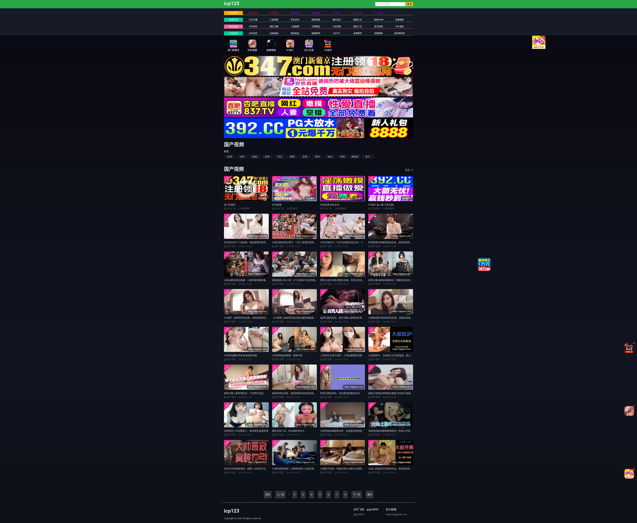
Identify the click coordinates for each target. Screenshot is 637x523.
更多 (407, 170)
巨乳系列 (295, 19)
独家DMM (378, 19)
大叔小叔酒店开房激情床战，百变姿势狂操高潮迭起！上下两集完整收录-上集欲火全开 (412, 468)
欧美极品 (295, 33)
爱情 (229, 156)
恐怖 (342, 156)
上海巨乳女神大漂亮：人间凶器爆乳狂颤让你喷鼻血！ (348, 355)
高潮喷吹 (357, 33)
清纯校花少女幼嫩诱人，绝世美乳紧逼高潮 (246, 431)
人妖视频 (336, 26)
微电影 (355, 156)
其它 (367, 156)
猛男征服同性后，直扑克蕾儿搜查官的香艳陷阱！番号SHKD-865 (353, 317)
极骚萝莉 (316, 33)
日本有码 (253, 26)
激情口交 (357, 19)
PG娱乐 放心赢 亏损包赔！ (382, 204)
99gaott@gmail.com (396, 514)
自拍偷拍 (274, 33)
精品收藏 (233, 26)
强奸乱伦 (336, 19)
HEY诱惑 (399, 26)
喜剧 (254, 156)
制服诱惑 (316, 19)
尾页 (369, 494)
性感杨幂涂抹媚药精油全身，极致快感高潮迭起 (392, 242)
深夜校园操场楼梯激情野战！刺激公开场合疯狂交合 (395, 431)
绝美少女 (357, 26)
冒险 (317, 156)
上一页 (280, 494)
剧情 (292, 156)
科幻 (280, 156)
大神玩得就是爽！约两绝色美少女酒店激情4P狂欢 (298, 468)
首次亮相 (378, 26)
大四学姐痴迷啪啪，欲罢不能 (287, 355)
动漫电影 (399, 19)
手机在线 (233, 33)
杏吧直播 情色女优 (329, 204)
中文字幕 (253, 19)
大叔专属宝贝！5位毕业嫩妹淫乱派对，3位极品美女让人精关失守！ (355, 242)
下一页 (356, 494)
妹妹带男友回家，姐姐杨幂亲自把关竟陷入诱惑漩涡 (298, 393)
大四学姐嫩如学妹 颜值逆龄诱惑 (240, 355)
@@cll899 (358, 514)
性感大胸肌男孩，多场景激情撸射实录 (340, 393)
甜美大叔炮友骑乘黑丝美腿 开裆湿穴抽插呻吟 (391, 393)
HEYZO (336, 33)
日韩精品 (316, 26)
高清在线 (233, 19)
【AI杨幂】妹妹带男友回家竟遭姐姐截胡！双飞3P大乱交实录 (303, 317)
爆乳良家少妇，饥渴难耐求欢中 (288, 431)
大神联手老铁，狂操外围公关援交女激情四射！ (344, 468)
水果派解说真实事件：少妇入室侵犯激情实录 (295, 242)
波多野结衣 (399, 33)
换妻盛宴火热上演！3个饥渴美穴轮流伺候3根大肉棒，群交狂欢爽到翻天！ (310, 280)
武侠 (305, 156)
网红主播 (274, 26)
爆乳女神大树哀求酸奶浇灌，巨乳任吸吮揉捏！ (344, 280)
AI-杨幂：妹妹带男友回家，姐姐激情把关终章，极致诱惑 (253, 317)
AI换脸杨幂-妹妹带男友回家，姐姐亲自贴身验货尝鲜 (395, 317)
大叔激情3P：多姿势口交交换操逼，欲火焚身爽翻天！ (396, 355)
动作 (242, 156)
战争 (267, 156)
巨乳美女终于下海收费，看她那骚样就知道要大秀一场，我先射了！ (259, 242)
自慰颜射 (378, 33)
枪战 (330, 156)
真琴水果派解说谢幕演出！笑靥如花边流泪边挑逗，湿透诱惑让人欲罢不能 (406, 280)
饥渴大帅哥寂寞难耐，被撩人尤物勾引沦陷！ (247, 468)
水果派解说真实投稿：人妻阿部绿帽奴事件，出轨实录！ (253, 280)
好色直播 (276, 204)
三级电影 (274, 19)
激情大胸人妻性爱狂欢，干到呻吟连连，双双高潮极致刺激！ (255, 393)
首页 (267, 494)
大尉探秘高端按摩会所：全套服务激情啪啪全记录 (345, 431)
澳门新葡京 (230, 204)
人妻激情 (295, 26)
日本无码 (253, 33)
